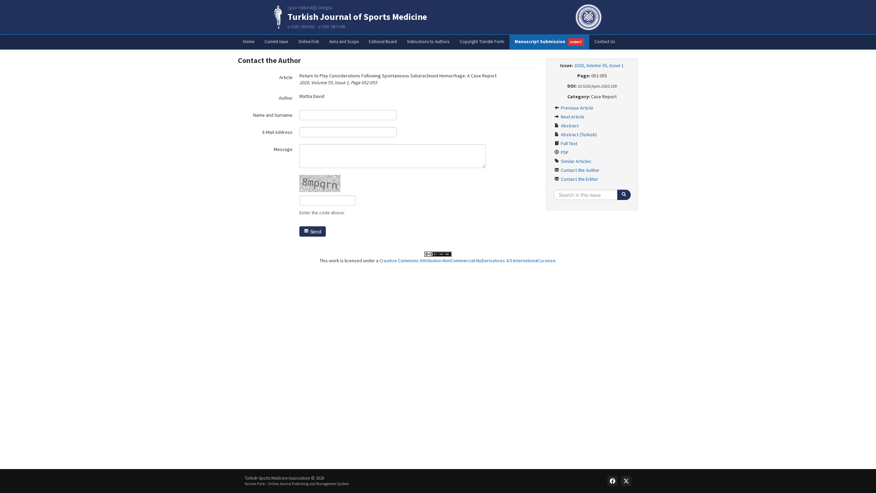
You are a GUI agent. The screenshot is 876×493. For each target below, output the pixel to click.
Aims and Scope (344, 42)
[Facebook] (612, 481)
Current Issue (276, 42)
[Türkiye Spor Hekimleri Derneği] (588, 17)
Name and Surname (273, 115)
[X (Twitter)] (626, 481)
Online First (308, 42)
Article (286, 77)
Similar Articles (575, 161)
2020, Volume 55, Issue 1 (599, 65)
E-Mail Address (277, 132)
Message (283, 149)
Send (315, 231)
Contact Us (604, 42)
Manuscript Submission (548, 42)
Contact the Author (580, 170)
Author (286, 98)
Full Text (568, 143)
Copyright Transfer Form (482, 42)
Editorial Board (383, 42)
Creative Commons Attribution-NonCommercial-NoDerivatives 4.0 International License (467, 260)
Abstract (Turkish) (578, 134)
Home (248, 42)
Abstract (569, 126)
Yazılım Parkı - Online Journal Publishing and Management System (297, 483)
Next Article (572, 117)
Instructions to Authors (428, 42)
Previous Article (576, 108)
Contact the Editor (579, 179)
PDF (564, 152)
